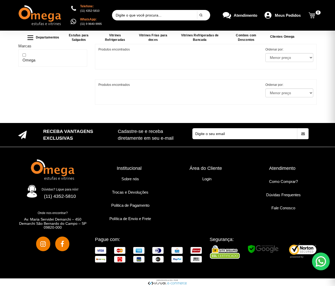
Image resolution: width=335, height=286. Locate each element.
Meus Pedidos (288, 15)
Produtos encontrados (114, 85)
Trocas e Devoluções (130, 192)
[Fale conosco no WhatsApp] (321, 261)
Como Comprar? (283, 181)
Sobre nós (130, 179)
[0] (312, 15)
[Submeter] (201, 15)
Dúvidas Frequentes (283, 195)
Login (206, 179)
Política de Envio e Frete (130, 218)
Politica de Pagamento (130, 205)
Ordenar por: (274, 49)
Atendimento (245, 15)
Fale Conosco (283, 208)
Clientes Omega (282, 36)
